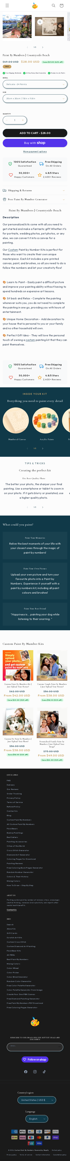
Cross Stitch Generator (18, 850)
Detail (5, 78)
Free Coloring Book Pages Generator (25, 868)
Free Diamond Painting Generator (23, 998)
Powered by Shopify (41, 1150)
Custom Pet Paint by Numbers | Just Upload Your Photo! (18, 740)
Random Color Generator (19, 981)
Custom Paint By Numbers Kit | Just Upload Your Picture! (18, 685)
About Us (11, 929)
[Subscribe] (59, 1046)
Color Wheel (13, 968)
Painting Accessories (17, 841)
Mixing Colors (13, 881)
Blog (9, 815)
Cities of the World (16, 846)
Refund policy (57, 1150)
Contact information (43, 1155)
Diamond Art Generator (18, 855)
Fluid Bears (12, 828)
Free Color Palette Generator (21, 985)
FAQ (9, 780)
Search (10, 924)
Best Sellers (12, 837)
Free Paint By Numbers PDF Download (25, 1003)
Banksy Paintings (15, 833)
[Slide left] (27, 47)
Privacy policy (11, 1155)
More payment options (35, 151)
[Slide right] (42, 47)
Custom (13, 249)
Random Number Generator (20, 872)
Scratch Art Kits (14, 937)
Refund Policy (13, 806)
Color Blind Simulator (17, 977)
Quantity (7, 114)
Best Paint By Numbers (17, 959)
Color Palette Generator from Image (24, 990)
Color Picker (13, 972)
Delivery (11, 785)
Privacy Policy (13, 798)
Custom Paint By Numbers (19, 820)
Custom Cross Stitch (16, 942)
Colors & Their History (17, 876)
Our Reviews (13, 789)
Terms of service (26, 1155)
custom (30, 340)
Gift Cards (12, 933)
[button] (7, 5)
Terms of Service (15, 802)
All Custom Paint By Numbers (20, 824)
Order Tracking (14, 793)
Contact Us (12, 811)
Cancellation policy (59, 1155)
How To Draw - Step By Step (20, 885)
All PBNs (11, 955)
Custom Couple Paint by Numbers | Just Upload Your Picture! (52, 685)
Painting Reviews (15, 863)
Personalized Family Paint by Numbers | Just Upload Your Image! (52, 744)
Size (4, 92)
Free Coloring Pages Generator (22, 1007)
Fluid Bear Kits (14, 951)
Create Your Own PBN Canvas (21, 994)
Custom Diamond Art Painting (21, 946)
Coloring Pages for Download (21, 859)
